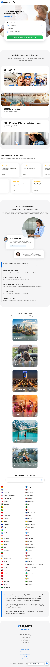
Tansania (30, 550)
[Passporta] (8, 2)
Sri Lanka (30, 541)
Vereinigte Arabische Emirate (35, 564)
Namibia (30, 498)
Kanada (6, 518)
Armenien (6, 487)
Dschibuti (6, 530)
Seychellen (31, 527)
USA (29, 570)
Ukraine (30, 561)
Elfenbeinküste (7, 558)
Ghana (5, 544)
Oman (29, 504)
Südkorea (30, 535)
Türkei (29, 555)
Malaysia (6, 584)
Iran (5, 553)
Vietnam (30, 578)
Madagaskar (7, 581)
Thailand (30, 553)
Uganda (30, 558)
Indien (5, 547)
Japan (5, 561)
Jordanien (6, 564)
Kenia (5, 567)
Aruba (5, 489)
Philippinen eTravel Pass (34, 512)
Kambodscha (7, 515)
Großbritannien (32, 567)
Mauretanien (7, 587)
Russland (30, 518)
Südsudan (30, 538)
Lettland (6, 578)
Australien (6, 492)
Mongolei (30, 487)
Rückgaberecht (25, 658)
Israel (5, 555)
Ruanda (30, 521)
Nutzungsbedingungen (25, 651)
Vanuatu (30, 576)
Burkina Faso (7, 512)
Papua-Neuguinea (32, 510)
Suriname (30, 544)
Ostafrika (6, 533)
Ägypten (6, 535)
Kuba (5, 527)
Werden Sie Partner (25, 649)
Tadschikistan (31, 547)
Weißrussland (7, 504)
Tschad (5, 521)
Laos (5, 576)
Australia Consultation (9, 495)
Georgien (6, 541)
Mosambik (30, 492)
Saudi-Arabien (31, 524)
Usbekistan (31, 573)
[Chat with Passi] (47, 663)
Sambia (30, 581)
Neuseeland (31, 501)
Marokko (30, 489)
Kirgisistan (6, 573)
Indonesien (6, 550)
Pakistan (30, 507)
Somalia (30, 533)
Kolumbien (6, 524)
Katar (29, 515)
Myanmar (30, 495)
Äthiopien (6, 538)
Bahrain (5, 501)
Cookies (25, 656)
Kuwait (5, 570)
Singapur (30, 530)
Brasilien (6, 510)
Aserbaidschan (7, 498)
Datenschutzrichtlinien (25, 654)
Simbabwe (30, 584)
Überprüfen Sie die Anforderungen (24, 37)
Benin (5, 507)
